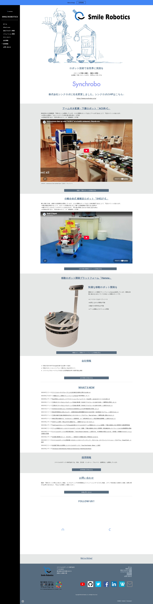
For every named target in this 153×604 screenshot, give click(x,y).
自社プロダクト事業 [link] (9, 30)
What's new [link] (6, 27)
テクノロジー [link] (7, 37)
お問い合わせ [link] (7, 47)
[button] (151, 7)
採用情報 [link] (5, 44)
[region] (76, 2)
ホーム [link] (5, 24)
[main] (86, 68)
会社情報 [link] (5, 40)
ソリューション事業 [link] (9, 34)
